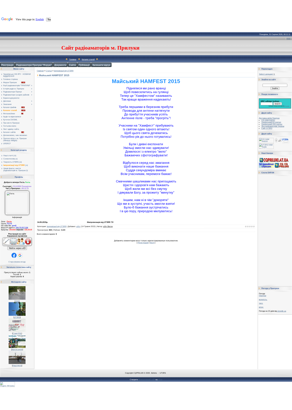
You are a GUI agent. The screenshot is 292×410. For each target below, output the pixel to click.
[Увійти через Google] (20, 255)
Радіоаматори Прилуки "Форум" (34, 65)
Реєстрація (7, 65)
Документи (60, 65)
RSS (288, 39)
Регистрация (143, 243)
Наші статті (8, 155)
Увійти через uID (17, 248)
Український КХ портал (271, 122)
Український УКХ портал (271, 124)
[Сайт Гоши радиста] (281, 142)
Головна (72, 59)
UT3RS (17, 317)
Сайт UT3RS (266, 128)
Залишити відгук (101, 65)
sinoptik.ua (281, 311)
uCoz (160, 380)
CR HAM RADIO (268, 120)
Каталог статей (88, 59)
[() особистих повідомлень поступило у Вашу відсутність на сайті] (13, 246)
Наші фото (17, 365)
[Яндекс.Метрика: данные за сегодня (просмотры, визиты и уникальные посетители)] (7, 384)
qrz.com (287, 106)
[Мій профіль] (21, 246)
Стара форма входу (17, 262)
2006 (17, 301)
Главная (40, 71)
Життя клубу (17, 349)
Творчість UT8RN (11, 162)
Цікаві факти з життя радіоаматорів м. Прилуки (14, 169)
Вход (152, 243)
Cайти (72, 65)
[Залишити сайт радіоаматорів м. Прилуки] (28, 246)
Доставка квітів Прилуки (269, 118)
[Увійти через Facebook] (14, 255)
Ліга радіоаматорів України (272, 126)
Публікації (84, 65)
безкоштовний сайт (146, 380)
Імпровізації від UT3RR (14, 165)
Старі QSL (17, 333)
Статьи (49, 71)
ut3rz (78, 226)
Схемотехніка (9, 159)
